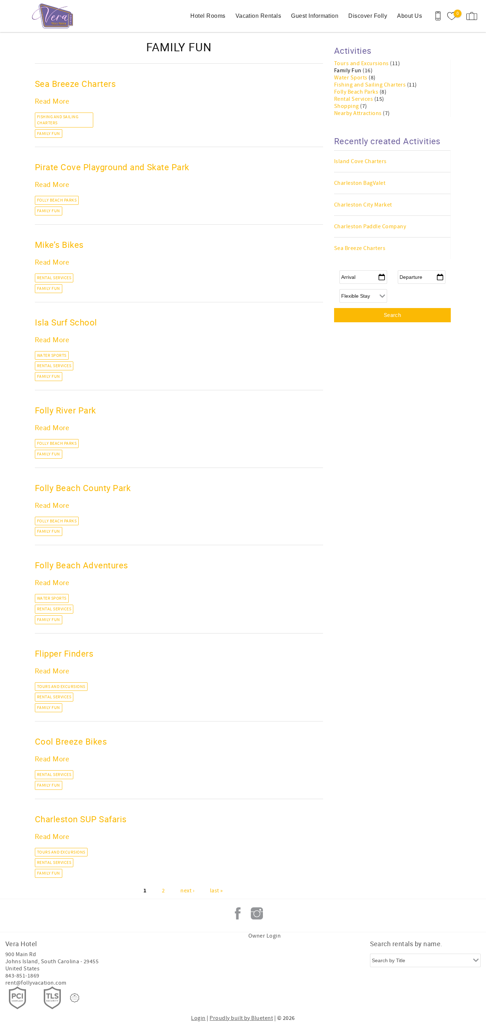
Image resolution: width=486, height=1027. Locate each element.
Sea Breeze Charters (75, 83)
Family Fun (48, 133)
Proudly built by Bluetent (241, 1018)
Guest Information (314, 16)
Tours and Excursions (61, 686)
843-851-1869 (22, 975)
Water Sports (52, 355)
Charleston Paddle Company (370, 226)
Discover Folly (367, 16)
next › (187, 890)
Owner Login (264, 935)
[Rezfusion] (75, 997)
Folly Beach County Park (83, 488)
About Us (409, 16)
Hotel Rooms (207, 16)
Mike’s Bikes (59, 244)
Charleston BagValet (359, 183)
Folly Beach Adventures (81, 565)
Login (198, 1018)
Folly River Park (65, 410)
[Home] (54, 16)
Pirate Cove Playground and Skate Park (112, 167)
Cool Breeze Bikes (71, 741)
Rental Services (54, 278)
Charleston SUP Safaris (81, 819)
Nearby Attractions (358, 113)
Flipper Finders (64, 653)
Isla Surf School (66, 322)
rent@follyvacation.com (36, 982)
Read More (52, 101)
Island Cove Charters (360, 161)
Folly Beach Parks (56, 200)
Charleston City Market (363, 204)
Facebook (238, 913)
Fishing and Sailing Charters (57, 120)
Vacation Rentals (258, 16)
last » (216, 890)
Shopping (347, 106)
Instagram (257, 913)
